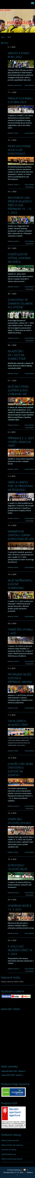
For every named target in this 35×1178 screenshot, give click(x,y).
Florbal (16, 133)
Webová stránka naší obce (10, 1140)
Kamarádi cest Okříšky (8, 1150)
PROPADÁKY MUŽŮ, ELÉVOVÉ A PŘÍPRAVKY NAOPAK (20, 678)
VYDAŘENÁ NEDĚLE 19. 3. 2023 (19, 907)
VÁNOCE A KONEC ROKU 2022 (19, 55)
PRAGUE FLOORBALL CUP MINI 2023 (20, 100)
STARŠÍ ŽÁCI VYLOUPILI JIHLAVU (19, 821)
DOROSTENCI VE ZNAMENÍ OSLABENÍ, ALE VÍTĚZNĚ (20, 303)
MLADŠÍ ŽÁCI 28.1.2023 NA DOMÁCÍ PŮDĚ (17, 354)
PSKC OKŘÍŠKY (5, 10)
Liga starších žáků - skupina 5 (12, 1075)
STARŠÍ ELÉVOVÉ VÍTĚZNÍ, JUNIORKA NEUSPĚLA (19, 258)
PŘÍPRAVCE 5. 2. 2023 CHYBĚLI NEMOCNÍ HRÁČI (21, 441)
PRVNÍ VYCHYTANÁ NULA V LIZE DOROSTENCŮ (19, 149)
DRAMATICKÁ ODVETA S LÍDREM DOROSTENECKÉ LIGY (21, 535)
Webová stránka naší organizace (12, 1145)
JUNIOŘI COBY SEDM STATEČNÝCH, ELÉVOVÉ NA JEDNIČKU (20, 769)
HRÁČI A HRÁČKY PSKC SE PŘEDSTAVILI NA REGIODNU (20, 485)
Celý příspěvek (29, 85)
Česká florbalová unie (8, 1154)
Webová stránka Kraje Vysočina (11, 1159)
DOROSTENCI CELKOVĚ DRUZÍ (17, 867)
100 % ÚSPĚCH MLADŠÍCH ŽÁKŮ (18, 723)
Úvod (2, 37)
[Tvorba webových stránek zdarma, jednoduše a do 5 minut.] (24, 1170)
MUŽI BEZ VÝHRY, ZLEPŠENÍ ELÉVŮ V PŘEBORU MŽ (18, 390)
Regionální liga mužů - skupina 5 (13, 1071)
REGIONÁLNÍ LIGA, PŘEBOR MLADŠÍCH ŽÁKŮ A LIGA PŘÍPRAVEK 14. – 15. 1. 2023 (20, 205)
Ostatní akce (18, 85)
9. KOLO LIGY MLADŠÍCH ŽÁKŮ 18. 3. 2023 (20, 950)
